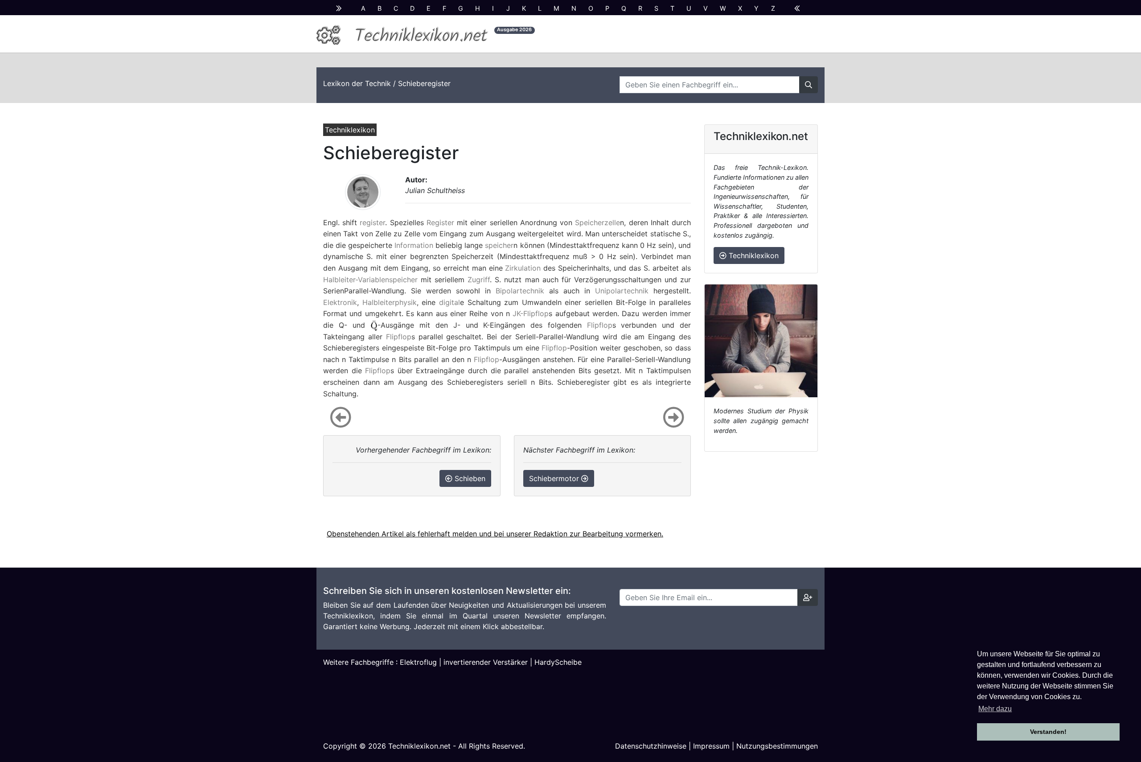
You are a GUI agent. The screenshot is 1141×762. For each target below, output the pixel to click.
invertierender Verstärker (485, 662)
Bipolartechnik (520, 290)
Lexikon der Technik (357, 83)
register (372, 222)
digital (449, 302)
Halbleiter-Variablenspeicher (370, 279)
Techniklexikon (752, 255)
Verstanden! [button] (1048, 731)
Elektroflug (418, 662)
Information (413, 245)
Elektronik (340, 302)
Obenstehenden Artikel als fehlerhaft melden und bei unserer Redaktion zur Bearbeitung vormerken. (495, 533)
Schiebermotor (555, 478)
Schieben (468, 478)
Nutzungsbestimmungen (777, 745)
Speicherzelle (597, 222)
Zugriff (479, 279)
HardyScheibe (558, 662)
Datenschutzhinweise (650, 745)
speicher (499, 245)
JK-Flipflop (531, 313)
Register (440, 222)
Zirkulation (523, 268)
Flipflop (599, 325)
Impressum (711, 745)
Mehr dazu (995, 709)
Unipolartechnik (621, 290)
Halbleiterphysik (389, 302)
